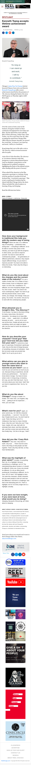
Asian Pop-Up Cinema (15, 86)
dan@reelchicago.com (9, 538)
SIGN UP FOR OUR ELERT (15, 750)
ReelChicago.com (5, 760)
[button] (2, 7)
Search (16, 755)
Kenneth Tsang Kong (8, 90)
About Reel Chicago (15, 758)
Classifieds (15, 745)
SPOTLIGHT (7, 17)
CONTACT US (15, 753)
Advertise (15, 748)
